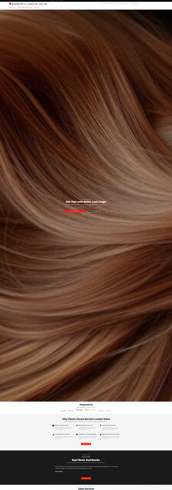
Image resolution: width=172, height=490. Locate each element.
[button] (75, 211)
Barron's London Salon (29, 4)
